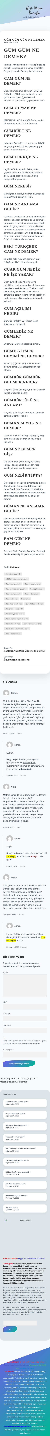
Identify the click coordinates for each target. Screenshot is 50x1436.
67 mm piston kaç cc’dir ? (15, 1113)
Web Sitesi (7, 1026)
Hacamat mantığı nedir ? (15, 1137)
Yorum (5, 972)
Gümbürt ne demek (13, 624)
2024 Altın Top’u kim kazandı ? (17, 1160)
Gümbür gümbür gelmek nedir (16, 619)
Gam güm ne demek (13, 584)
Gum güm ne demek (13, 594)
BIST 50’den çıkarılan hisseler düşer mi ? (21, 1149)
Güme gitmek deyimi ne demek (17, 629)
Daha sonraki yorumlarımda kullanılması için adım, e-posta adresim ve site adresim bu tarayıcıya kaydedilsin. (24, 1042)
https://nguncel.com (10, 1078)
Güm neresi (25, 599)
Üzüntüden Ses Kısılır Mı (16, 659)
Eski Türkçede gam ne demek (16, 579)
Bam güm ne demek (13, 574)
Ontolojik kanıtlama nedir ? (16, 1184)
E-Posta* (6, 1014)
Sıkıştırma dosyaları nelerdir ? (17, 1125)
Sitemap (23, 1081)
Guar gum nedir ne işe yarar (16, 589)
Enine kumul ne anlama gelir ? (17, 1102)
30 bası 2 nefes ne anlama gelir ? (18, 1172)
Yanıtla (19, 734)
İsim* (5, 1002)
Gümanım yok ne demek (15, 614)
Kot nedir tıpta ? (12, 1207)
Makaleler (15, 567)
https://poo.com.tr (9, 1081)
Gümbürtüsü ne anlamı (32, 624)
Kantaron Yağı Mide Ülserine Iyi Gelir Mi (24, 650)
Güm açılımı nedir (36, 589)
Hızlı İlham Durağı (34, 11)
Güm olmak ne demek (14, 604)
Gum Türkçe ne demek (34, 604)
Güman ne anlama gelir (14, 609)
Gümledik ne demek (13, 634)
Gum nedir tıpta (11, 599)
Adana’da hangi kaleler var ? (16, 1195)
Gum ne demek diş (31, 594)
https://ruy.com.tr (29, 1078)
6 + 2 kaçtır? (8, 1050)
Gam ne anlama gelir (32, 584)
